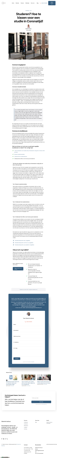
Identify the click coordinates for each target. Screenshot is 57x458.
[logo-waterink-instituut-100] (3, 1)
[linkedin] (3, 438)
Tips (30, 10)
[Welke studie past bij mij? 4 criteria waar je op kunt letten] (44, 377)
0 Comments (12, 385)
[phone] (7, 438)
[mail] (5, 438)
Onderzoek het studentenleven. (20, 156)
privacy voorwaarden (31, 361)
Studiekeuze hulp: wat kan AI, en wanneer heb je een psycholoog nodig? (12, 383)
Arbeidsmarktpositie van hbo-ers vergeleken (24, 242)
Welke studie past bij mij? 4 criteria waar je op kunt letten (43, 382)
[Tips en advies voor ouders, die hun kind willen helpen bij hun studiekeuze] (28, 377)
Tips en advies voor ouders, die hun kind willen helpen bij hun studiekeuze (28, 383)
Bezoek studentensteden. (19, 154)
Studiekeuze (27, 10)
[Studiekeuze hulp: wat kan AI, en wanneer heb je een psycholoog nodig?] (13, 377)
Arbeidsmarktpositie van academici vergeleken (24, 244)
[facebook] (1, 438)
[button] (6, 380)
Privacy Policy (43, 404)
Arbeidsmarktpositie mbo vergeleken (22, 240)
